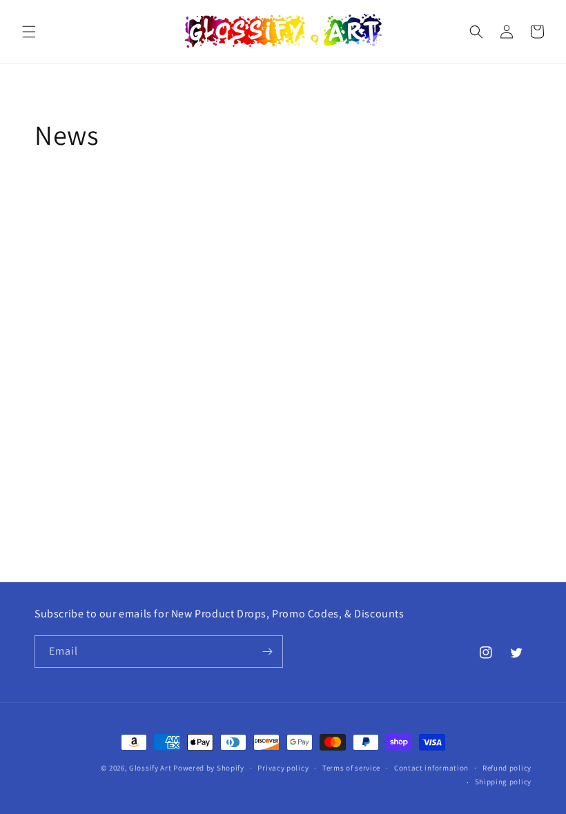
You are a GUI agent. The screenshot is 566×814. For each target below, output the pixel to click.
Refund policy (506, 768)
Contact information (431, 768)
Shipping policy (503, 781)
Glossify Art (150, 768)
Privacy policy (283, 768)
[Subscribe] (267, 651)
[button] (29, 32)
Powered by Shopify (208, 768)
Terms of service (351, 768)
